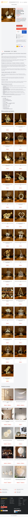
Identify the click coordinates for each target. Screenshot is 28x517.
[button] (14, 9)
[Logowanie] (22, 2)
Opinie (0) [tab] (15, 51)
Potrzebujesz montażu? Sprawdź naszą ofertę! (21, 28)
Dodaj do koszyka (19, 25)
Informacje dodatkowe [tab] (7, 51)
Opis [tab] (2, 51)
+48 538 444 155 (3, 503)
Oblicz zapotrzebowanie (24, 32)
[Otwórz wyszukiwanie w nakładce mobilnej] (14, 2)
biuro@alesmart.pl (3, 502)
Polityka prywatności (12, 503)
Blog (23, 503)
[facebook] (2, 505)
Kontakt (24, 504)
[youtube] (4, 505)
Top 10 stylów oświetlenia (20, 503)
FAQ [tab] (12, 51)
